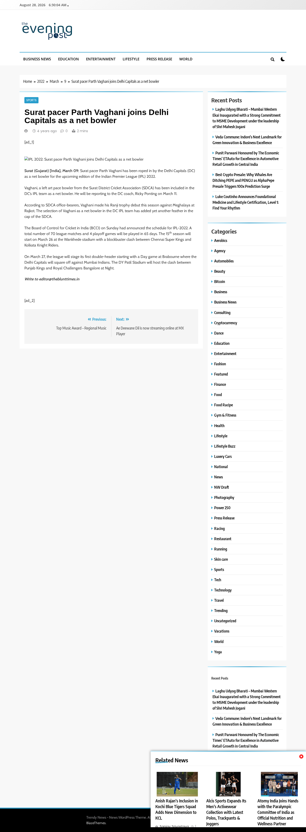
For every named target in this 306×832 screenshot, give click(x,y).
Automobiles (224, 260)
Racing (219, 528)
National (221, 466)
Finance (220, 384)
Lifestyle (131, 59)
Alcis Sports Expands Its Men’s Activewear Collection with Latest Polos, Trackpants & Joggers (226, 812)
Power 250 (222, 507)
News (218, 476)
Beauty (219, 271)
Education (68, 59)
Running (220, 548)
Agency (219, 250)
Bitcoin (219, 281)
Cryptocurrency (225, 322)
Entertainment (100, 59)
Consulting (222, 312)
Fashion (220, 363)
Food (218, 394)
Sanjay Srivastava (174, 826)
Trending (221, 610)
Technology (223, 589)
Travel (219, 600)
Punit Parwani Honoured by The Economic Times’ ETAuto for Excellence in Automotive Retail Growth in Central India (246, 158)
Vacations (221, 630)
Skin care (221, 559)
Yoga (218, 651)
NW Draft (221, 487)
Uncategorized (225, 620)
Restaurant (222, 538)
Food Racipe (223, 404)
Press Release (159, 59)
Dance (219, 332)
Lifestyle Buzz (224, 446)
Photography (224, 497)
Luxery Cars (223, 456)
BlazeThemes (96, 823)
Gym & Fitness (225, 415)
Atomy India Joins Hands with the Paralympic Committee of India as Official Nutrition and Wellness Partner (277, 812)
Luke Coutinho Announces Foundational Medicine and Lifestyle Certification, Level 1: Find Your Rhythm (246, 202)
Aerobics (220, 240)
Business (220, 291)
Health (219, 425)
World (185, 59)
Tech (217, 579)
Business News (37, 59)
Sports (31, 100)
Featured (221, 374)
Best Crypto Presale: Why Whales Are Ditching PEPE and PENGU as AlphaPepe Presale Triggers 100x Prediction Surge (243, 180)
